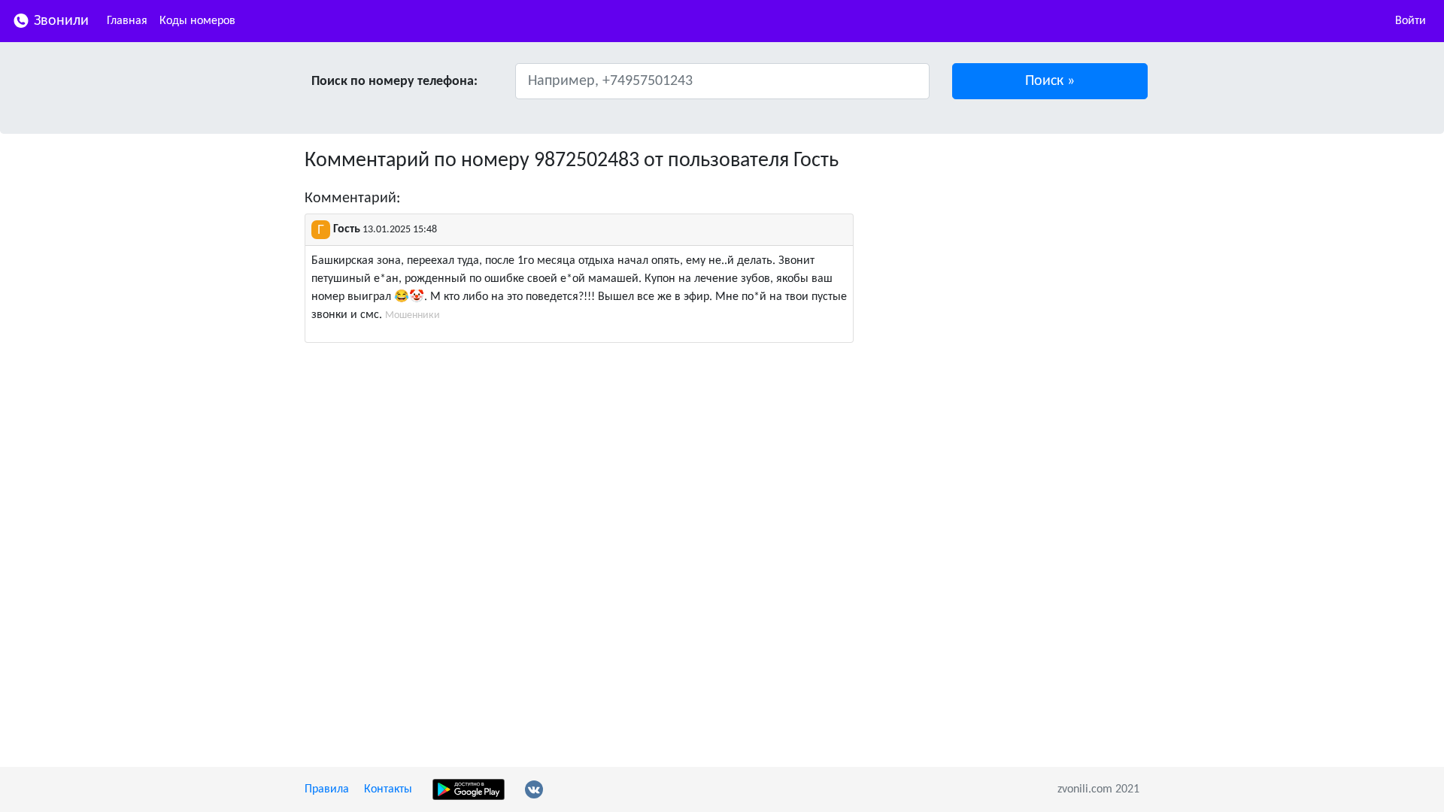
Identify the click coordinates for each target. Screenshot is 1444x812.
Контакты (388, 789)
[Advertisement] (1007, 254)
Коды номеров (197, 21)
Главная (127, 21)
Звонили (59, 21)
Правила (327, 789)
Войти (1410, 21)
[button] (1050, 81)
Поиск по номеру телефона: (394, 81)
